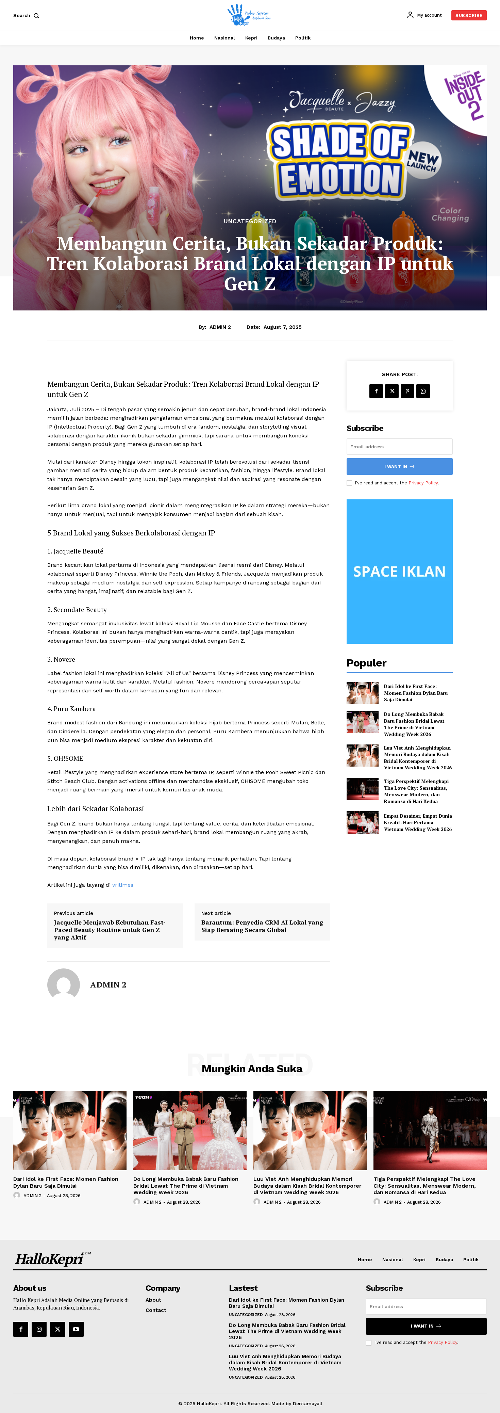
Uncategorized (250, 221)
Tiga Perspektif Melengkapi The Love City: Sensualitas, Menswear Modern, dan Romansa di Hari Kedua (416, 791)
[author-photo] (17, 1195)
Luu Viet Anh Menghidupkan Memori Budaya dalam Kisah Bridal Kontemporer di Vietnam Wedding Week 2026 (418, 757)
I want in (395, 466)
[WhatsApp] (423, 391)
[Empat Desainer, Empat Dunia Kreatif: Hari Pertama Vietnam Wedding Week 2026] (362, 822)
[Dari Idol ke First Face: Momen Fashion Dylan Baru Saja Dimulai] (362, 693)
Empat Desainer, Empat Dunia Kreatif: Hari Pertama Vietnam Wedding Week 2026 (418, 822)
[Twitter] (392, 391)
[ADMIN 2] (63, 984)
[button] (27, 15)
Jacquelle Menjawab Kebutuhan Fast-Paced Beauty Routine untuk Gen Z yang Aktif (110, 930)
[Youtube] (76, 1329)
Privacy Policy (423, 482)
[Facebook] (376, 391)
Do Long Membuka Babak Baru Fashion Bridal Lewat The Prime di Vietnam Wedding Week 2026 (414, 724)
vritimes (122, 885)
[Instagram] (39, 1329)
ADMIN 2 (220, 327)
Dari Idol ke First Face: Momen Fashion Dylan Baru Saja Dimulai (416, 693)
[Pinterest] (407, 391)
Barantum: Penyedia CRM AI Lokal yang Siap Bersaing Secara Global (262, 926)
